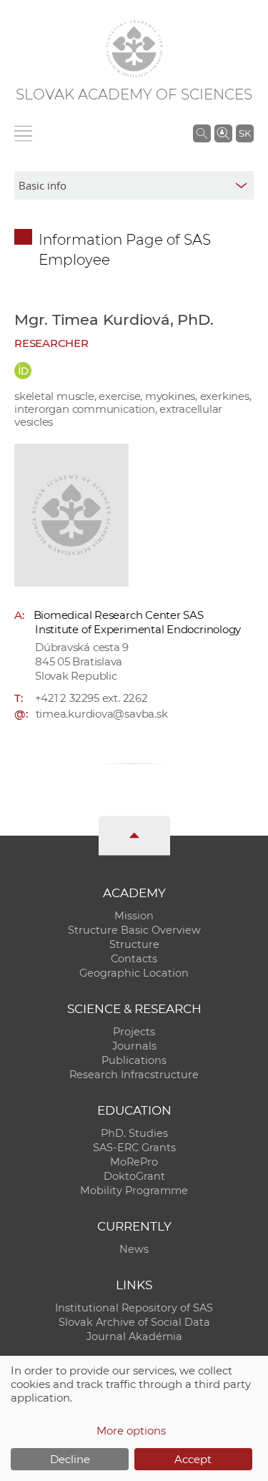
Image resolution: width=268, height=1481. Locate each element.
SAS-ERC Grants (134, 1147)
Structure (134, 944)
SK (245, 133)
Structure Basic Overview (134, 930)
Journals (134, 1046)
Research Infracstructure (134, 1074)
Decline (70, 1459)
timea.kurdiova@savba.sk (102, 713)
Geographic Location (134, 973)
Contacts (134, 958)
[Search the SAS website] (202, 133)
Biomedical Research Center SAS (119, 615)
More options (131, 1430)
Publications (134, 1060)
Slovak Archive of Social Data (134, 1322)
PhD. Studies (134, 1133)
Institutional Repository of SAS (134, 1307)
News (134, 1249)
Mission (134, 915)
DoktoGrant (134, 1176)
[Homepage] (134, 48)
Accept (193, 1459)
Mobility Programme (134, 1190)
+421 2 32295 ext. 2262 (91, 698)
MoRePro (134, 1161)
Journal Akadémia (134, 1336)
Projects (134, 1031)
